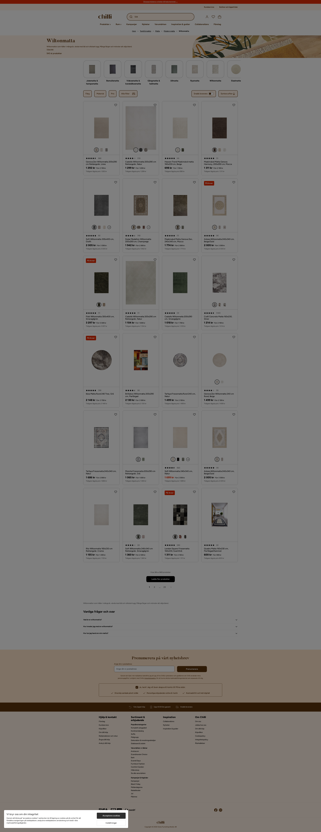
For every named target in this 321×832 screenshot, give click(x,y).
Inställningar (111, 823)
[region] (66, 819)
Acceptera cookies (111, 815)
